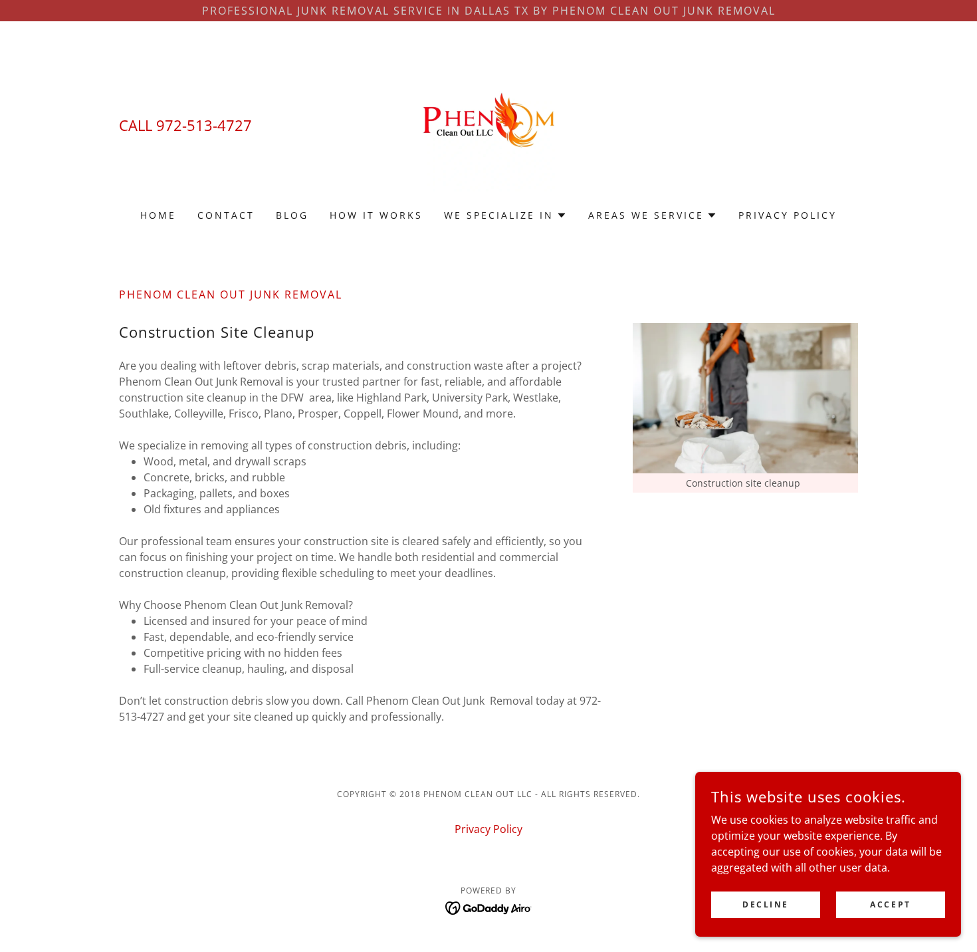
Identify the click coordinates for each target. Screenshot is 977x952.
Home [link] (158, 215)
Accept (890, 904)
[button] (505, 215)
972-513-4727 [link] (204, 125)
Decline (765, 904)
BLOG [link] (292, 215)
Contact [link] (226, 215)
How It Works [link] (376, 215)
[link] (488, 123)
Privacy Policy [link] (787, 215)
